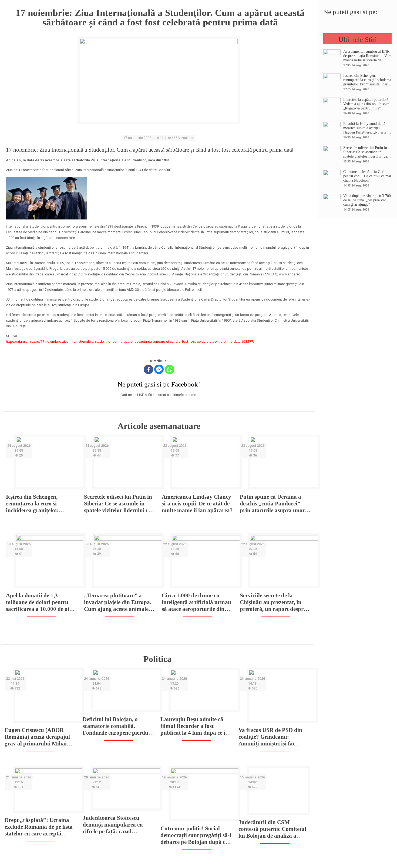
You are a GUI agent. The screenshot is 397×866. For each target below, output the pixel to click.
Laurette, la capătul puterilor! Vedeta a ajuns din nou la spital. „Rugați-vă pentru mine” (367, 104)
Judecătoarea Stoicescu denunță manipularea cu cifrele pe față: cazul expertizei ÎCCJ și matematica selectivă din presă (113, 825)
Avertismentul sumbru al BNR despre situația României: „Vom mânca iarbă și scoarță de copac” (367, 55)
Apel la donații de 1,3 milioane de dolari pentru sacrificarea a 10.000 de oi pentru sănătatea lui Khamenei (37, 602)
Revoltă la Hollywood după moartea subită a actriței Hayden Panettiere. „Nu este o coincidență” (366, 128)
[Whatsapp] (169, 369)
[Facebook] (148, 369)
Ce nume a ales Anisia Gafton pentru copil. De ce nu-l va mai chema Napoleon (367, 176)
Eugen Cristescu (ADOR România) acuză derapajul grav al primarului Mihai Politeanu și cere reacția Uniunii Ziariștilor (37, 737)
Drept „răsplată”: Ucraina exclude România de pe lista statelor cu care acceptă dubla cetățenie (39, 827)
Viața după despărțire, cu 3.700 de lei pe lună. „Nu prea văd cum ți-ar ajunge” (367, 200)
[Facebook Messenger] (159, 369)
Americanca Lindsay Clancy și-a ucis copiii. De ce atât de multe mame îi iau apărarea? (197, 504)
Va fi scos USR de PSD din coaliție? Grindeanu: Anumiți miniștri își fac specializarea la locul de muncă (270, 737)
